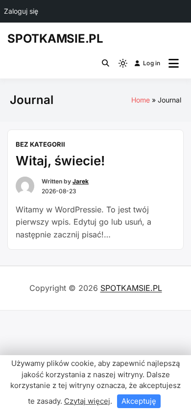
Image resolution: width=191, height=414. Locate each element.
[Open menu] (174, 63)
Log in (151, 63)
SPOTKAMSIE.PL (55, 38)
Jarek (80, 181)
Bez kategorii (40, 144)
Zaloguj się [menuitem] (21, 11)
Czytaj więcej (87, 401)
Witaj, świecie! (60, 160)
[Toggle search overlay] (105, 63)
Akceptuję (138, 401)
